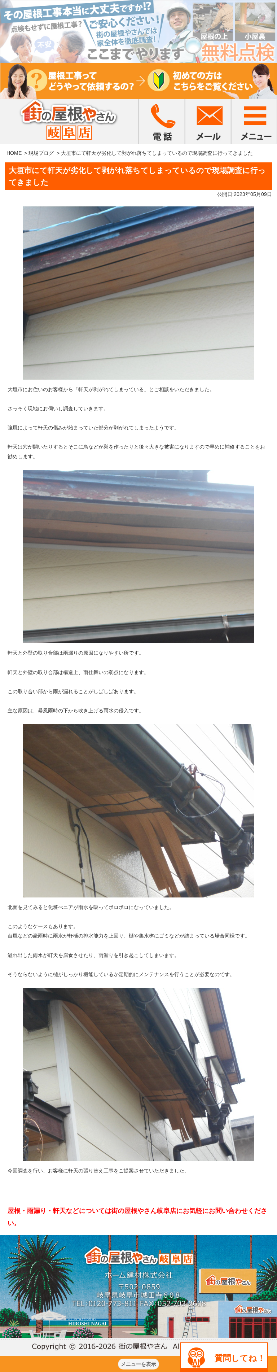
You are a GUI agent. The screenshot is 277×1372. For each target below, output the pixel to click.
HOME (14, 153)
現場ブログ (41, 153)
